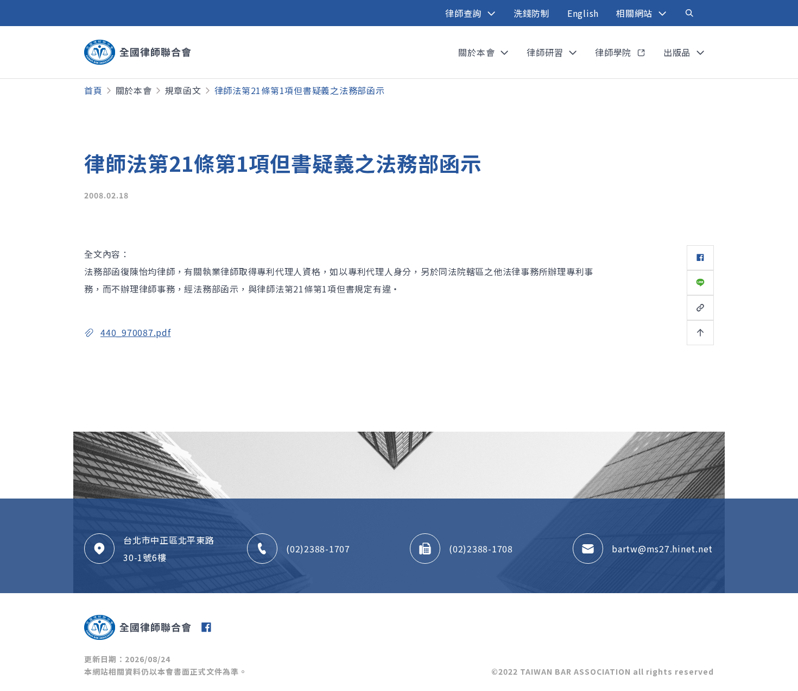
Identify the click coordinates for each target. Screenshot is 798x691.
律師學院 (614, 52)
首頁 (93, 90)
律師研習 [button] (546, 52)
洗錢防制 (532, 13)
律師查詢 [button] (464, 13)
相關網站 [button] (635, 13)
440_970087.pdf (135, 332)
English (583, 13)
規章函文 (183, 90)
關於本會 (134, 90)
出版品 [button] (678, 52)
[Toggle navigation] (689, 13)
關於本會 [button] (477, 52)
